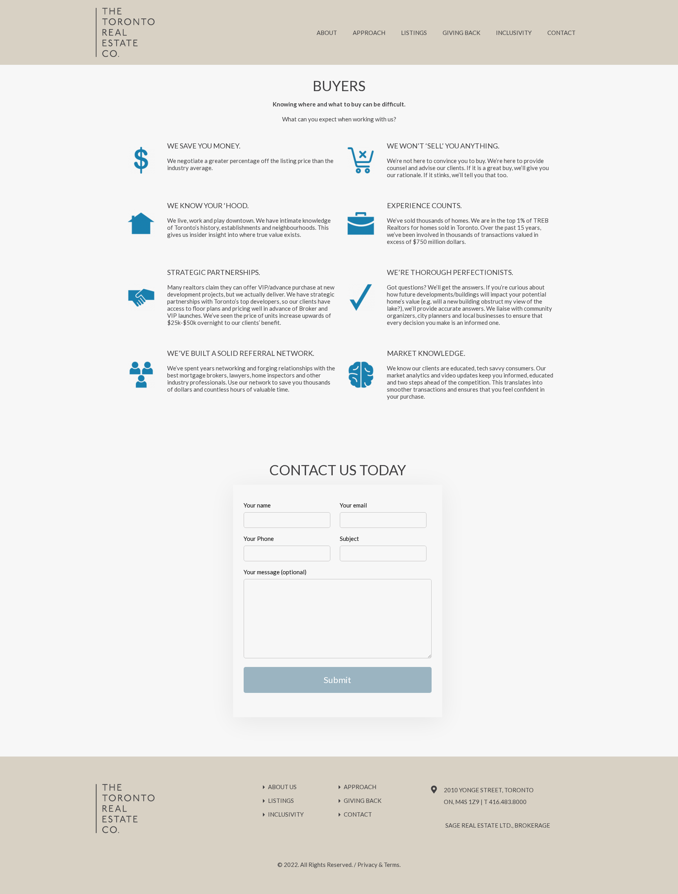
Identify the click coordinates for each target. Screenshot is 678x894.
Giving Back (461, 32)
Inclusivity (514, 32)
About (327, 32)
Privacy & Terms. (379, 864)
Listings (414, 32)
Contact (561, 32)
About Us (282, 787)
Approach (369, 32)
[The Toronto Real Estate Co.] (125, 53)
